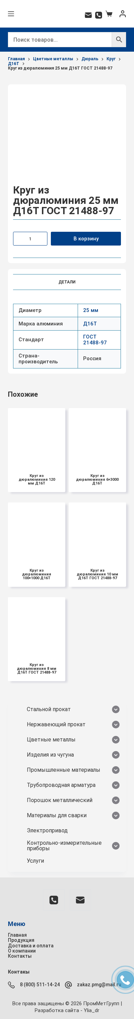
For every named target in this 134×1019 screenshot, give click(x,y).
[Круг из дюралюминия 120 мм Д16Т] (36, 437)
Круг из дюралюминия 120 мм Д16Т (37, 480)
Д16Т (90, 324)
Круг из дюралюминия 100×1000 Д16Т (36, 574)
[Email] (88, 15)
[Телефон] (98, 15)
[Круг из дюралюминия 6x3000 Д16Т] (97, 437)
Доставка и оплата (31, 945)
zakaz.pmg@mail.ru (99, 984)
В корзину (86, 239)
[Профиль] (122, 13)
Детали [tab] (67, 282)
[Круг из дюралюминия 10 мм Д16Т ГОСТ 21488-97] (97, 531)
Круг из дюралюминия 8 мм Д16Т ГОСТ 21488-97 (36, 669)
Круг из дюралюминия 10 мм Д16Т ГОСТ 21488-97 (97, 574)
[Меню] (11, 14)
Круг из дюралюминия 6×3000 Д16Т (97, 480)
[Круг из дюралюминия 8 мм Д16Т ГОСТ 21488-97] (36, 626)
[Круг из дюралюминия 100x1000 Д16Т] (36, 531)
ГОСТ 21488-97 (95, 340)
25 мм (90, 310)
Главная (17, 935)
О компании (22, 951)
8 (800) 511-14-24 (40, 984)
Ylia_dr (91, 1010)
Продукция (21, 940)
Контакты (20, 956)
